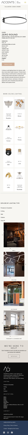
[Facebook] (12, 432)
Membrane (6, 402)
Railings (5, 406)
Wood (5, 398)
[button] (25, 2)
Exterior (5, 408)
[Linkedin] (4, 432)
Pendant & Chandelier (14, 338)
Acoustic (5, 401)
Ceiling (14, 6)
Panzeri (19, 6)
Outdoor (14, 309)
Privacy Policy (7, 425)
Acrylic (5, 400)
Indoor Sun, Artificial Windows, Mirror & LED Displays (13, 405)
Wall (14, 250)
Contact (7, 411)
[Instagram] (8, 432)
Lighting (6, 381)
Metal (5, 399)
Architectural (8, 394)
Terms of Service (14, 425)
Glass (5, 396)
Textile (5, 403)
